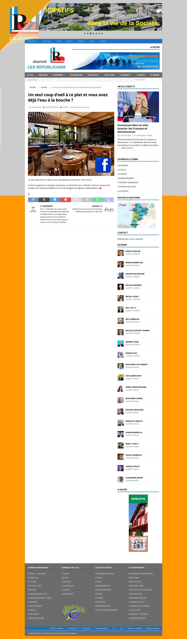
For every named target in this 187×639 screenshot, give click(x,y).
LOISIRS (92, 41)
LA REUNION (66, 581)
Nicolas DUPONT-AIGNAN (137, 330)
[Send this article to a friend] (76, 200)
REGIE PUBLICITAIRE (136, 586)
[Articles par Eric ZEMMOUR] (121, 322)
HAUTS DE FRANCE (35, 606)
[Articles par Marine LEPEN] (121, 345)
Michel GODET (132, 296)
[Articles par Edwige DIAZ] (121, 356)
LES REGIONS (100, 602)
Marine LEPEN (132, 342)
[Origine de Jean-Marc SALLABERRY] (138, 523)
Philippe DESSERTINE (135, 274)
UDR (121, 628)
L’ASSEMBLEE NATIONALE (104, 573)
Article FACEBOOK (51, 107)
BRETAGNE (32, 590)
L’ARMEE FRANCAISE (102, 586)
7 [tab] (102, 33)
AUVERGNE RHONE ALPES (37, 594)
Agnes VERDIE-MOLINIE (136, 387)
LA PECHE (122, 169)
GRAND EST (32, 610)
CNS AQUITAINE (134, 610)
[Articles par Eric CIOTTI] (121, 311)
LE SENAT (98, 578)
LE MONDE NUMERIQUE (128, 182)
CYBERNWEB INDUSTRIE (138, 598)
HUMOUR (103, 41)
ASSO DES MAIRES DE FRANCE (106, 610)
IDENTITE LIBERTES (56, 628)
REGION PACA (33, 578)
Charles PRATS (133, 466)
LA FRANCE (124, 75)
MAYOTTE (65, 578)
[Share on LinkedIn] (54, 200)
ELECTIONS (109, 75)
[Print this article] (87, 200)
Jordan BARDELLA (134, 432)
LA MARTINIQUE (67, 594)
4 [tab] (93, 33)
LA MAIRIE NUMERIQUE (137, 618)
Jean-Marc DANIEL (134, 398)
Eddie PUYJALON (133, 251)
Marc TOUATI (132, 444)
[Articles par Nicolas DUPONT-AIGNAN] (121, 333)
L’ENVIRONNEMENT (126, 178)
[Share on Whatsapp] (97, 200)
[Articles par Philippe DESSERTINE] (121, 277)
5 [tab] (96, 33)
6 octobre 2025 (125, 135)
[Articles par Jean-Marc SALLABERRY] (121, 367)
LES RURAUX (123, 165)
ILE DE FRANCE (33, 614)
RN (114, 628)
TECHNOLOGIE (76, 75)
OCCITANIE (32, 581)
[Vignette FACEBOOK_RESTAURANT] (71, 174)
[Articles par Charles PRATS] (121, 469)
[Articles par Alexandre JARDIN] (121, 481)
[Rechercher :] (146, 80)
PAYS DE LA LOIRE (34, 586)
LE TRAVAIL (99, 598)
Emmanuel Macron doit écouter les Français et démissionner (133, 128)
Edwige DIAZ (131, 353)
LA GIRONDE (123, 191)
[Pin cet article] (65, 200)
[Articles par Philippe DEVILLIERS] (121, 413)
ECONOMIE (57, 75)
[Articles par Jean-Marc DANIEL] (121, 401)
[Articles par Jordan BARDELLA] (121, 435)
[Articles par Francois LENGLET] (121, 424)
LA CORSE (65, 573)
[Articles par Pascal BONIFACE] (121, 458)
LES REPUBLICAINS (102, 628)
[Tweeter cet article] (44, 200)
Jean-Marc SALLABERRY (136, 364)
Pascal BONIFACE (134, 455)
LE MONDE (155, 75)
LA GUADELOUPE (68, 586)
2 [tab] (87, 33)
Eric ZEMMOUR (132, 319)
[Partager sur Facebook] (33, 200)
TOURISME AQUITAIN (127, 186)
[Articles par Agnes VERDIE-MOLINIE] (121, 390)
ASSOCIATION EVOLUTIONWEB (140, 590)
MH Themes (72, 633)
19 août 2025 (36, 107)
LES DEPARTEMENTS (102, 606)
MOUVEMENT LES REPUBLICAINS (141, 573)
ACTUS (30, 75)
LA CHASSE (122, 174)
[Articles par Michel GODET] (121, 299)
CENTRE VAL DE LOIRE (36, 618)
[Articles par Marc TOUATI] (121, 447)
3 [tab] (90, 33)
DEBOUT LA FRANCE (134, 628)
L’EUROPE (141, 75)
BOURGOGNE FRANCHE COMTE (40, 598)
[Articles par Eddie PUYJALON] (121, 254)
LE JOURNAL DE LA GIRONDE (139, 606)
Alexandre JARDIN (134, 477)
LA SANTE (98, 594)
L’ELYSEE (98, 581)
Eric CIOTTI (131, 308)
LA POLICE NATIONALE (103, 590)
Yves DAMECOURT (134, 376)
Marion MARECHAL (134, 262)
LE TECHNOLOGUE (135, 594)
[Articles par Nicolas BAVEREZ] (121, 288)
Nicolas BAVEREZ (134, 285)
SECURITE (69, 41)
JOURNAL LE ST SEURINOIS (138, 614)
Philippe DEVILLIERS (134, 410)
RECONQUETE (72, 628)
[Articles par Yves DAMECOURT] (121, 379)
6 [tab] (99, 33)
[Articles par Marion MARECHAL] (121, 265)
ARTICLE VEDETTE (126, 86)
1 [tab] (84, 33)
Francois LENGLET (134, 421)
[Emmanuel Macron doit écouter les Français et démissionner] (138, 107)
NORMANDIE (32, 602)
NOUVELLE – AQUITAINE (37, 573)
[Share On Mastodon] (108, 200)
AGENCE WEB (134, 578)
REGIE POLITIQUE (135, 581)
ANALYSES (43, 75)
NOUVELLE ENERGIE (153, 628)
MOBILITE (81, 41)
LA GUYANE (66, 590)
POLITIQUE (92, 75)
